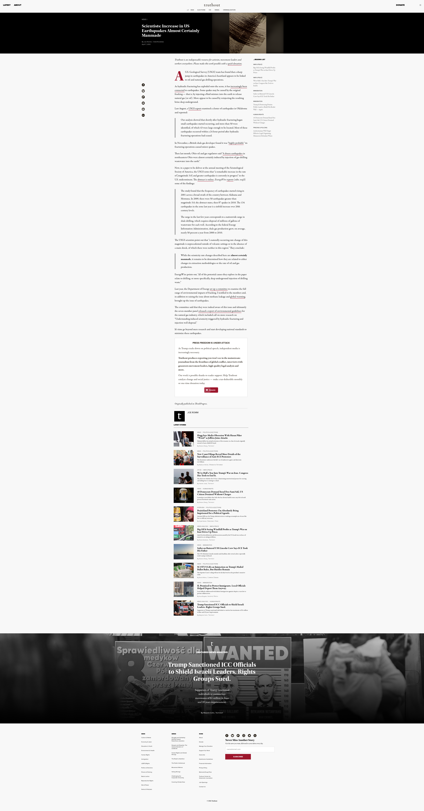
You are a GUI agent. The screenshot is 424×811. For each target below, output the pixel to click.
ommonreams (212, 577)
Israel (217, 10)
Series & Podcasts (146, 789)
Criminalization (229, 10)
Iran (192, 10)
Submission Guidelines (206, 759)
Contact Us (202, 787)
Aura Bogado (203, 596)
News (144, 19)
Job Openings (203, 782)
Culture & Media (146, 737)
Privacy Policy (203, 768)
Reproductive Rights (147, 781)
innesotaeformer (216, 465)
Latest (6, 5)
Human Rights (208, 489)
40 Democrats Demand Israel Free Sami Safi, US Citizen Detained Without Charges (264, 120)
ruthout (211, 446)
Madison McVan (203, 465)
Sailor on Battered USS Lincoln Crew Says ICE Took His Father (263, 95)
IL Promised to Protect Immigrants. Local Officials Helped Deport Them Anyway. (221, 587)
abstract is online (206, 179)
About (17, 5)
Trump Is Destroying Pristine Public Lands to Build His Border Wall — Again (264, 107)
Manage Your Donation (206, 746)
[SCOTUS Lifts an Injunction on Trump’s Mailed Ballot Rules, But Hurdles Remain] (184, 570)
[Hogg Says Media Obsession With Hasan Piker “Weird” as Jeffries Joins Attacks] (184, 439)
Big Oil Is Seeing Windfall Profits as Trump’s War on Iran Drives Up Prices (264, 70)
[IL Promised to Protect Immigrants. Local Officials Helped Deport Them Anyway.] (184, 589)
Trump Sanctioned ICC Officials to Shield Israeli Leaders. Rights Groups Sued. (220, 606)
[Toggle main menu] (414, 5)
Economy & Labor (146, 742)
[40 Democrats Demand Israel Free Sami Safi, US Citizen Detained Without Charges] (184, 495)
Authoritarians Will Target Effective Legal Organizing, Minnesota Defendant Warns (262, 133)
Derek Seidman (203, 540)
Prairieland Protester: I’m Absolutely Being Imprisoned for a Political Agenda (217, 512)
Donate (400, 5)
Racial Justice (145, 776)
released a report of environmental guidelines (219, 311)
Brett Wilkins (203, 577)
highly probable (236, 143)
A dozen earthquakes (233, 153)
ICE (210, 10)
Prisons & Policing (146, 772)
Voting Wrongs (176, 772)
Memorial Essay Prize (205, 772)
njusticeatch (213, 596)
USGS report (194, 108)
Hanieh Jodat (203, 483)
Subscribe (202, 755)
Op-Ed (199, 470)
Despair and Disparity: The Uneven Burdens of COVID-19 (179, 746)
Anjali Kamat (202, 521)
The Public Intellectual (178, 763)
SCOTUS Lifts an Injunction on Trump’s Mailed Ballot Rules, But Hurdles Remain (220, 568)
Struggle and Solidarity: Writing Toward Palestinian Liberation (178, 739)
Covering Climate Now (178, 782)
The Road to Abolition (178, 759)
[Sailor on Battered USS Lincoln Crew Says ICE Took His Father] (184, 551)
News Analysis (202, 526)
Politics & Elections (210, 432)
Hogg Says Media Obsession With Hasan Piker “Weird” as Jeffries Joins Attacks (219, 437)
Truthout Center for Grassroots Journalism (205, 777)
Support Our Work (204, 750)
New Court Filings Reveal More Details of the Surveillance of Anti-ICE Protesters (218, 455)
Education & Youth (146, 746)
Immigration (207, 545)
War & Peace (207, 470)
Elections (201, 10)
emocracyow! (212, 521)
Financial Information (205, 763)
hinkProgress (158, 42)
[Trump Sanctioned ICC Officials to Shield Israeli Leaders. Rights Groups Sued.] (184, 608)
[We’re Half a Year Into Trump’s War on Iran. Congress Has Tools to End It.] (184, 476)
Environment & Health (147, 750)
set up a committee (219, 289)
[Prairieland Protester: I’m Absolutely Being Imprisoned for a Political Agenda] (184, 514)
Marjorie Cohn (203, 615)
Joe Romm (148, 42)
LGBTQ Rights (145, 763)
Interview (200, 507)
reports (230, 179)
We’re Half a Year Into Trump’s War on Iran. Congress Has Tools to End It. (264, 83)
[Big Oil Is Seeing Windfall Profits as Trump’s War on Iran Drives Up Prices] (184, 532)
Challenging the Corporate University (178, 777)
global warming (237, 296)
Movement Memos (177, 767)
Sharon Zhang (203, 446)
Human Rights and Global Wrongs (179, 753)
